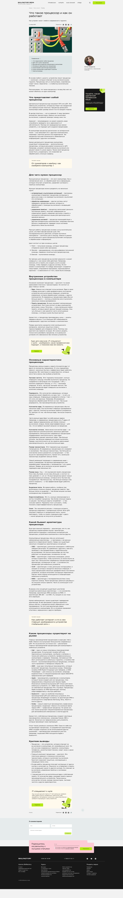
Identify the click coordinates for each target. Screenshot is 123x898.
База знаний (70, 2)
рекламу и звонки (69, 848)
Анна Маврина (89, 66)
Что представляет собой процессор (43, 61)
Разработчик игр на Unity (68, 871)
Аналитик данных (45, 876)
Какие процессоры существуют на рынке (45, 69)
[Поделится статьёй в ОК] (68, 24)
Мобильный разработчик (68, 876)
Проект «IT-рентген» (23, 870)
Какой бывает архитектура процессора (44, 67)
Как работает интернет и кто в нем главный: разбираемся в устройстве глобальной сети (49, 622)
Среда (79, 2)
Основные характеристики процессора (44, 66)
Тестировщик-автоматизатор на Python (50, 871)
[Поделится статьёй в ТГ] (63, 24)
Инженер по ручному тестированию (70, 873)
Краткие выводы (38, 71)
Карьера (61, 2)
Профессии (52, 2)
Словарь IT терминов (92, 873)
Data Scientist (44, 870)
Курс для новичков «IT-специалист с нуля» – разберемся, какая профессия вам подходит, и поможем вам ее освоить (47, 339)
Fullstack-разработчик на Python (48, 873)
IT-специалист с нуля (39, 787)
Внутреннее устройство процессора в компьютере (47, 64)
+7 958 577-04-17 (69, 858)
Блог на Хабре (21, 871)
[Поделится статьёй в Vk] (66, 24)
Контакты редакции (91, 874)
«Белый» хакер (65, 868)
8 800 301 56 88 (45, 858)
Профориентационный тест (25, 868)
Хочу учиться (99, 2)
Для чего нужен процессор (41, 62)
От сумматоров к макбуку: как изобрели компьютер (46, 165)
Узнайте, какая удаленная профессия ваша (91, 90)
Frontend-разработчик (46, 874)
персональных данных (72, 847)
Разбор (30, 812)
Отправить (68, 833)
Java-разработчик (66, 870)
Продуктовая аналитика (68, 874)
